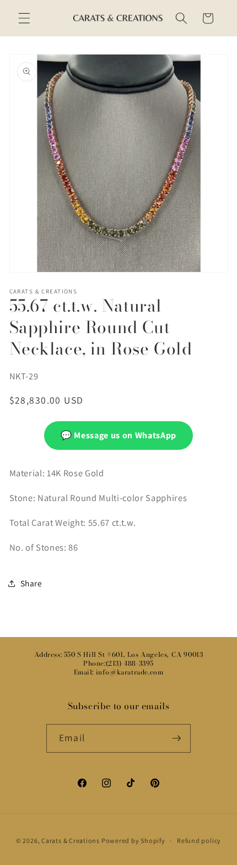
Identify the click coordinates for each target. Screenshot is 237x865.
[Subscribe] (176, 738)
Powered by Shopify (133, 840)
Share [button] (31, 583)
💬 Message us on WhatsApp (118, 435)
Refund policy (199, 840)
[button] (24, 18)
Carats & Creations (70, 840)
